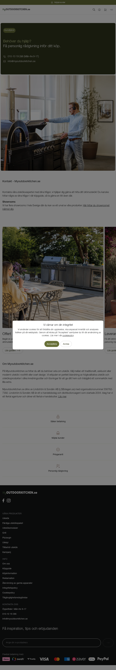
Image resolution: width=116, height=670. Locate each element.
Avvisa (66, 344)
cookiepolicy (68, 336)
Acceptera (52, 344)
